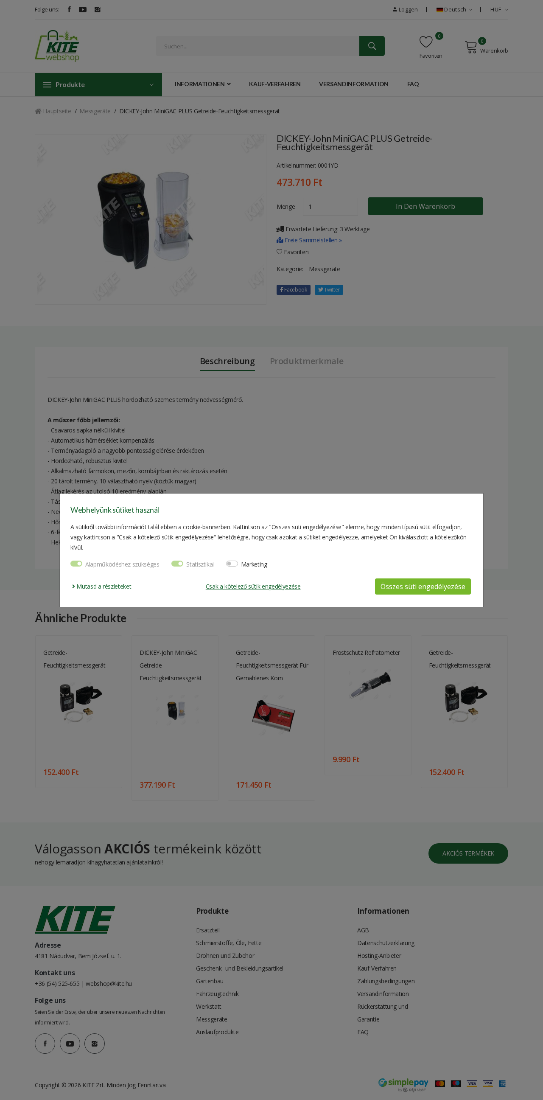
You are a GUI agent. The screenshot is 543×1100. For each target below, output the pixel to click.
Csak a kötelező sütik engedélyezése (253, 586)
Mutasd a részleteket (103, 586)
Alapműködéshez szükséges (122, 564)
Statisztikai (200, 564)
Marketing (254, 564)
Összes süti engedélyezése (423, 586)
